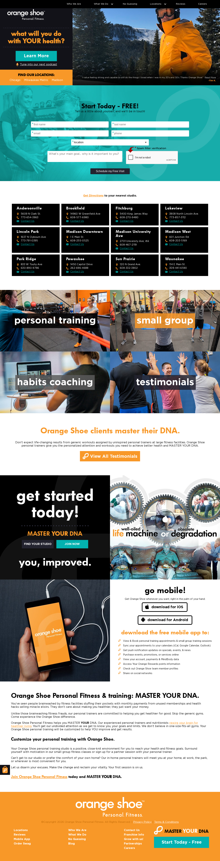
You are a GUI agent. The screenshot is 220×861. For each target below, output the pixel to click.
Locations (155, 4)
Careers (202, 4)
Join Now (72, 544)
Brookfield (75, 208)
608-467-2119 (128, 245)
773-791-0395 (29, 241)
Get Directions (93, 195)
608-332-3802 (129, 268)
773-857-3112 (177, 217)
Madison (57, 80)
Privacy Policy (142, 822)
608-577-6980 (79, 217)
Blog (71, 843)
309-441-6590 (178, 268)
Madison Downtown (84, 231)
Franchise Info (134, 834)
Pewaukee (75, 259)
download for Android (167, 620)
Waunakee (174, 259)
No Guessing (130, 4)
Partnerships (133, 843)
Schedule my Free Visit (110, 171)
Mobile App (22, 839)
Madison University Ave (133, 233)
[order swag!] (5, 770)
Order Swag (22, 843)
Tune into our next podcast (38, 64)
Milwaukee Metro (36, 80)
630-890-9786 (30, 268)
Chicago (15, 80)
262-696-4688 (79, 268)
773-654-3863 (29, 217)
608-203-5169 (178, 241)
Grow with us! (133, 839)
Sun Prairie (125, 259)
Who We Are (74, 4)
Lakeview (174, 208)
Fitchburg (124, 208)
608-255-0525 (79, 241)
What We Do (101, 4)
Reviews (180, 4)
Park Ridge (26, 259)
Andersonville (29, 208)
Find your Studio (38, 544)
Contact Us (27, 221)
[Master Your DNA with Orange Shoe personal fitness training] (26, 14)
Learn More (36, 56)
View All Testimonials (113, 456)
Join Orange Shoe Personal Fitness (39, 776)
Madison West (178, 231)
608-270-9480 (129, 217)
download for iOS (167, 607)
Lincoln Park (28, 231)
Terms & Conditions (166, 822)
